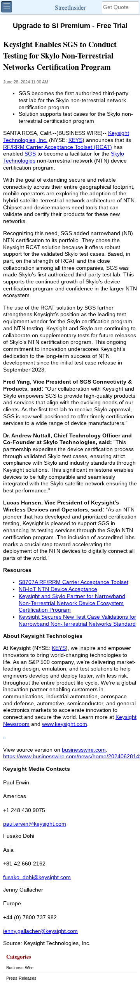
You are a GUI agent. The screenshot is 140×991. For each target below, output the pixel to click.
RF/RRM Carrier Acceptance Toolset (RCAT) (57, 147)
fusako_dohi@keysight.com (37, 877)
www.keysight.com (64, 724)
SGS (30, 154)
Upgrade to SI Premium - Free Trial (70, 26)
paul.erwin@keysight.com (34, 824)
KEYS (75, 140)
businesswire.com (84, 750)
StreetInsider (70, 7)
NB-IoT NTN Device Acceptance (58, 589)
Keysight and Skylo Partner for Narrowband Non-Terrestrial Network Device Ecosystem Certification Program (72, 603)
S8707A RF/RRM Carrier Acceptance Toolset (73, 582)
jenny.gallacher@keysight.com (40, 931)
